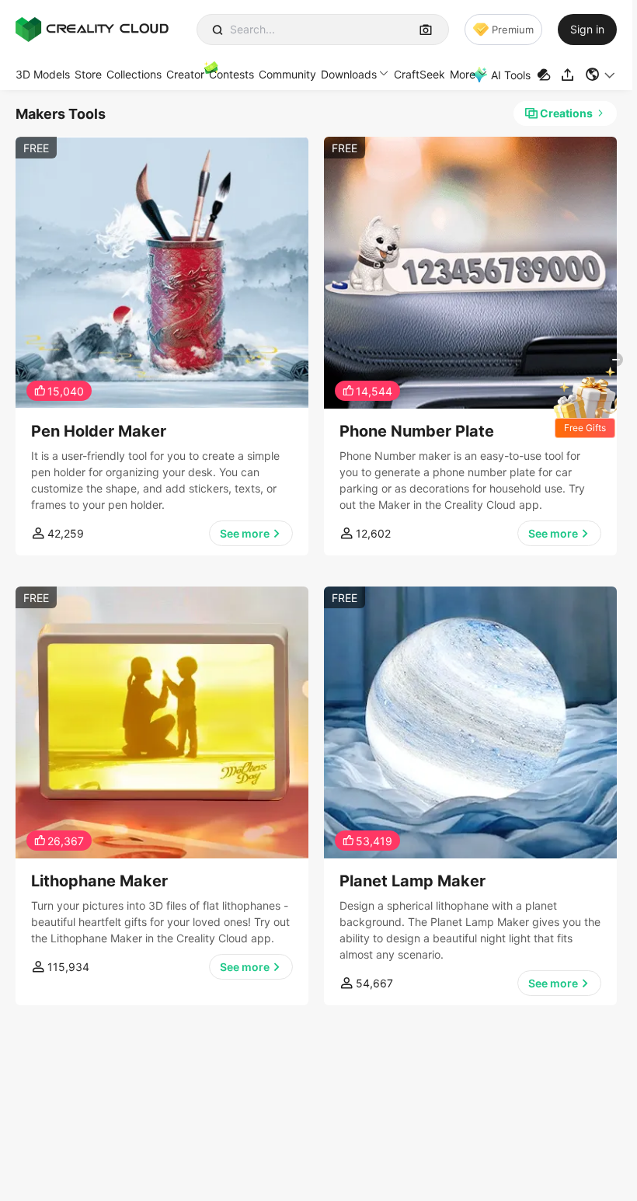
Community (287, 74)
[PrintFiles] (546, 75)
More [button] (462, 74)
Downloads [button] (349, 74)
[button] (601, 74)
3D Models (43, 74)
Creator (185, 74)
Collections (134, 74)
